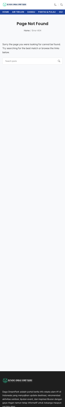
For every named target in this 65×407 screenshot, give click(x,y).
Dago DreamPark (10, 391)
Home (5, 11)
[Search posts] (59, 61)
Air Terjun (18, 11)
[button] (55, 4)
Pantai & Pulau (47, 11)
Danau (31, 11)
